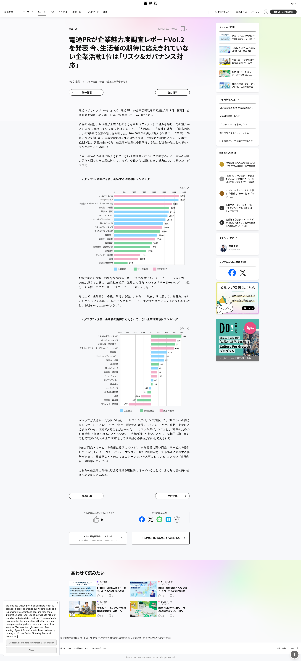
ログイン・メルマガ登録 (283, 11)
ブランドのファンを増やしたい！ (233, 124)
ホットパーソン (226, 237)
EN (294, 3)
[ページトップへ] (294, 654)
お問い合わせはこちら (285, 648)
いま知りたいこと (227, 99)
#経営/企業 (74, 81)
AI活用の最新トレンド (229, 116)
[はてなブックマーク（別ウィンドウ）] (168, 519)
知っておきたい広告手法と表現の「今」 (237, 107)
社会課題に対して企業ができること (236, 141)
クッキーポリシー (99, 648)
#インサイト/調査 (89, 81)
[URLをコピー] (177, 519)
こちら (149, 115)
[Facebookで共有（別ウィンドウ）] (142, 519)
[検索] (266, 12)
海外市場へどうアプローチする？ (235, 132)
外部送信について (81, 648)
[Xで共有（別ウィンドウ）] (151, 519)
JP (290, 3)
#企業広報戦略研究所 (116, 81)
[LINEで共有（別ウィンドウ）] (159, 519)
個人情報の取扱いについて (60, 648)
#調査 (101, 81)
